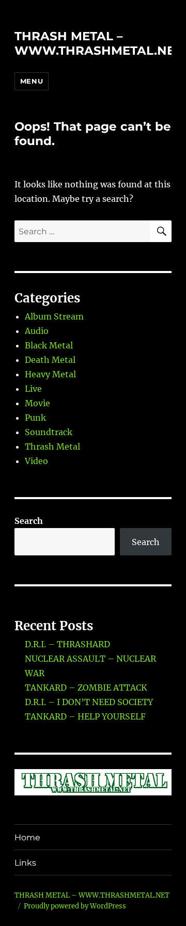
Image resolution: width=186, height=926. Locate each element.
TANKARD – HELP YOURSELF (85, 716)
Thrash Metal (52, 446)
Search (28, 521)
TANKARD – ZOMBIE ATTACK (86, 687)
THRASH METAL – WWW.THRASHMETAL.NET (98, 43)
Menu (31, 81)
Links (25, 863)
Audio (37, 331)
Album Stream (54, 316)
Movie (37, 403)
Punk (35, 417)
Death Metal (50, 360)
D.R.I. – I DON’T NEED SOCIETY (89, 702)
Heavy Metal (50, 374)
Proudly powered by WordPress (75, 906)
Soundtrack (48, 432)
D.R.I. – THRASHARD (67, 644)
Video (36, 461)
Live (33, 389)
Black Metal (49, 345)
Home (27, 837)
